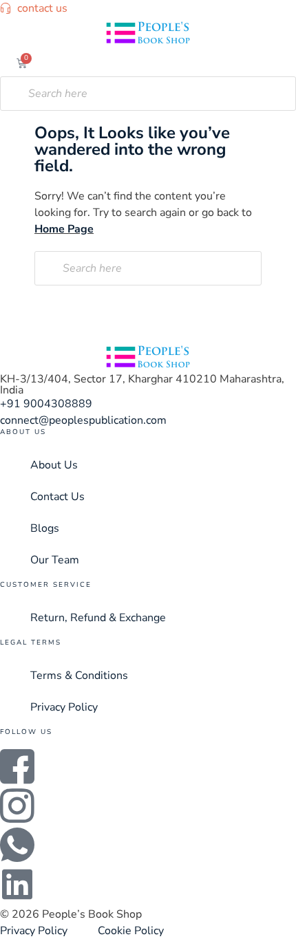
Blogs (44, 528)
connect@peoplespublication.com (83, 420)
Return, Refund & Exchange (98, 617)
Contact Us (57, 496)
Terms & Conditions (79, 675)
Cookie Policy (131, 930)
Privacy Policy (64, 707)
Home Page (64, 229)
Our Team (54, 560)
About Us (54, 465)
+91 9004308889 (46, 403)
